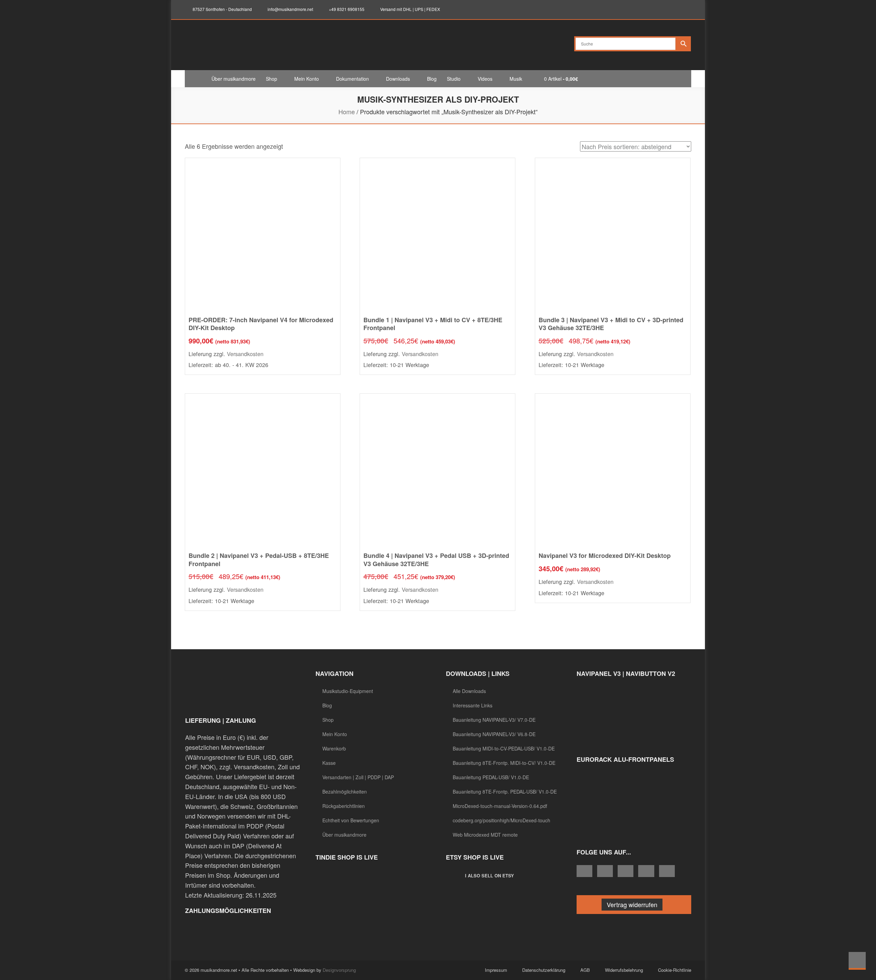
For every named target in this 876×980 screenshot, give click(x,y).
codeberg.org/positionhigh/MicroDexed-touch (501, 820)
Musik (516, 78)
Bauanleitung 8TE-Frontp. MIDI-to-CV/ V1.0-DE (504, 762)
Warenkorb (334, 748)
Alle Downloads (469, 691)
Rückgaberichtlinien (343, 805)
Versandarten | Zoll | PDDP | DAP (358, 777)
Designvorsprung (339, 970)
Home (346, 111)
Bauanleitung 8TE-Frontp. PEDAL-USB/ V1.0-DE (505, 791)
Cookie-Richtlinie (674, 970)
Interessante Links (472, 705)
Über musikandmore (233, 78)
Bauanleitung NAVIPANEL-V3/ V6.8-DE (494, 734)
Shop (271, 78)
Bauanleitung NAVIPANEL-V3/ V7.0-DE (494, 719)
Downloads (398, 78)
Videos (485, 78)
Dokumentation (352, 78)
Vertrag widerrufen (632, 904)
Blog (432, 78)
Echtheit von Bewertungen (350, 820)
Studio (454, 78)
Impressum (496, 970)
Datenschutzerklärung (543, 970)
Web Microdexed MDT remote (485, 834)
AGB (585, 970)
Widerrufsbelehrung (624, 970)
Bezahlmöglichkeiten (344, 791)
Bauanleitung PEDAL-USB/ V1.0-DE (491, 777)
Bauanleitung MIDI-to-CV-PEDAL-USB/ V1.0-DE (504, 748)
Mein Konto (306, 78)
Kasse (329, 762)
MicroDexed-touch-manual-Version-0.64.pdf (500, 805)
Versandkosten (245, 354)
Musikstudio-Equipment (347, 691)
